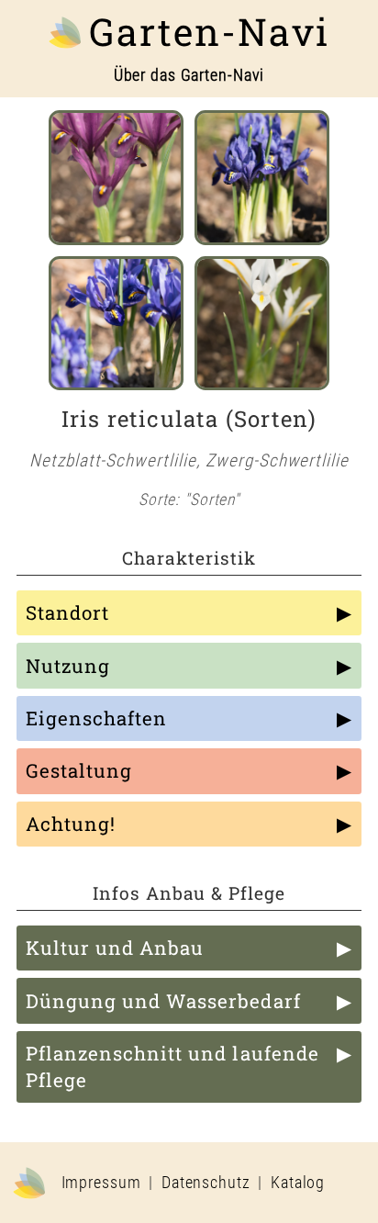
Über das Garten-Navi (189, 75)
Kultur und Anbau (115, 947)
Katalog (298, 1182)
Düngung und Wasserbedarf (163, 1001)
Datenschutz (205, 1182)
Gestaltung (79, 770)
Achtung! (71, 823)
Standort (67, 612)
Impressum (101, 1182)
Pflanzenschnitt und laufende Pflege (172, 1066)
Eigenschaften (96, 718)
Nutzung (68, 666)
